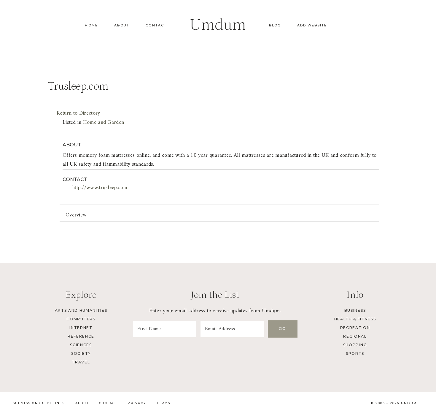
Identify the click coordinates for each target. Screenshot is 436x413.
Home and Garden (103, 122)
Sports (355, 353)
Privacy (137, 403)
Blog (275, 25)
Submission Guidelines (39, 403)
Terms (163, 403)
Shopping (355, 345)
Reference (81, 336)
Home (91, 25)
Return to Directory (78, 113)
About (121, 25)
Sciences (81, 345)
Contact (156, 25)
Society (81, 353)
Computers (80, 319)
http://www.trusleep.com (100, 187)
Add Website (312, 25)
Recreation (355, 327)
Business (355, 310)
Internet (80, 327)
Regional (355, 336)
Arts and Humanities (81, 310)
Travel (81, 362)
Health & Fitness (355, 319)
